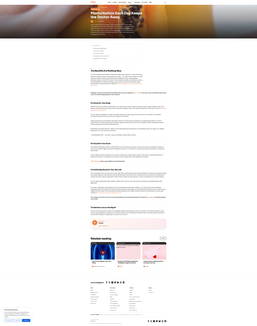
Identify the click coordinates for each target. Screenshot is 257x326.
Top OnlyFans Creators (115, 305)
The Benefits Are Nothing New (100, 48)
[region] (17, 315)
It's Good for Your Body (98, 50)
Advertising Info (94, 292)
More (163, 238)
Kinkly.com (93, 321)
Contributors (93, 294)
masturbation (117, 30)
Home (109, 2)
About (92, 290)
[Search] (165, 2)
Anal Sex (131, 290)
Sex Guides (145, 2)
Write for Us (93, 303)
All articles (97, 7)
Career (150, 290)
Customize (8, 320)
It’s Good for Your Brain (98, 53)
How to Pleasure (133, 310)
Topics (129, 2)
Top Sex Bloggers (114, 294)
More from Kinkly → (103, 226)
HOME (92, 7)
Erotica (130, 294)
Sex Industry (132, 299)
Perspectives (132, 307)
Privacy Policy (94, 299)
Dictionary (137, 2)
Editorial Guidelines (95, 296)
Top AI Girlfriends (114, 303)
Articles (115, 2)
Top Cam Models (114, 301)
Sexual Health (132, 303)
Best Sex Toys (113, 310)
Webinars (112, 299)
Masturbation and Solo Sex (135, 301)
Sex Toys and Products (134, 296)
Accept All (26, 320)
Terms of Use (94, 301)
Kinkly (95, 21)
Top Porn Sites (113, 307)
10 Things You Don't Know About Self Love (108, 192)
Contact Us (151, 292)
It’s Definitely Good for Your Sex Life (101, 56)
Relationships (132, 305)
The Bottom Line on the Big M (99, 58)
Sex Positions (122, 2)
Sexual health (104, 7)
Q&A (150, 2)
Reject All (17, 320)
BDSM (130, 292)
